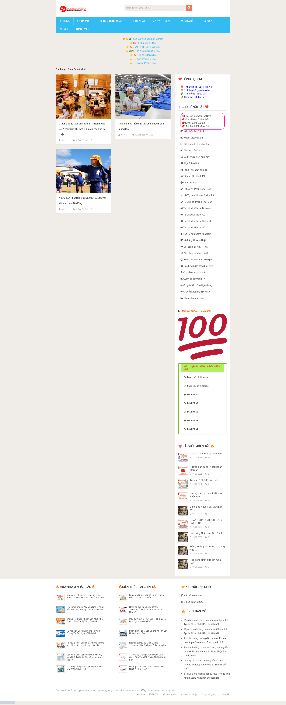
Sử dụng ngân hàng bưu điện (198, 266)
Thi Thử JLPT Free (146, 42)
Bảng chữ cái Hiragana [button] (197, 377)
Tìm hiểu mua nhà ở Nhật (147, 51)
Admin (64, 140)
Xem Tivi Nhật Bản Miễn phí (197, 259)
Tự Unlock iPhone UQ (194, 227)
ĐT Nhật (140, 21)
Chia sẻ (188, 21)
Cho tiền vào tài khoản (194, 272)
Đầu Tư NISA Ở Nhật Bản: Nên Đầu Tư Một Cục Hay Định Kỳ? (147, 620)
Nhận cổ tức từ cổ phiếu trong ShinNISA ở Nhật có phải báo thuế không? (145, 610)
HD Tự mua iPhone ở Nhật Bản (199, 195)
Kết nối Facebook (192, 595)
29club (187, 620)
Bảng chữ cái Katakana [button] (197, 386)
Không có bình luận (84, 140)
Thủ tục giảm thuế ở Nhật (198, 116)
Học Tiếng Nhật (192, 163)
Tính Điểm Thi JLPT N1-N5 (198, 86)
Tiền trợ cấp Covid (192, 150)
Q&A (209, 21)
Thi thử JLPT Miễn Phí (197, 126)
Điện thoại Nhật (189, 694)
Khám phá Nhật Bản (193, 298)
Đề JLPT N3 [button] (192, 412)
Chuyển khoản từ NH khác (196, 291)
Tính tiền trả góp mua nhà (197, 90)
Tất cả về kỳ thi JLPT (194, 176)
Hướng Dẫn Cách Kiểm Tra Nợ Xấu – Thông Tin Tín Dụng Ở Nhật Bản (84, 632)
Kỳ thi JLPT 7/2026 (195, 122)
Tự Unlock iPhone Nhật (144, 63)
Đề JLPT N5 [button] (192, 394)
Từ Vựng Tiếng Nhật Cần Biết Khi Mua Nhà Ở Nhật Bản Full (85, 668)
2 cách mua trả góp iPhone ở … (207, 453)
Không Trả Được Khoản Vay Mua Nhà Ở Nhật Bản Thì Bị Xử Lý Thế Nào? (85, 620)
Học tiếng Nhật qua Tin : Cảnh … (207, 533)
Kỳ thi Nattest (190, 182)
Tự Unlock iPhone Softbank (197, 221)
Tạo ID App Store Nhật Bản (196, 234)
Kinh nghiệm (171, 694)
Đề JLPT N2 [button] (192, 420)
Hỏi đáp (226, 694)
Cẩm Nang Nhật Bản (65, 690)
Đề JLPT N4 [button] (192, 403)
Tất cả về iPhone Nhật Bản (197, 189)
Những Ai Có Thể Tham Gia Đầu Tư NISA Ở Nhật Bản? (146, 668)
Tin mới (84, 21)
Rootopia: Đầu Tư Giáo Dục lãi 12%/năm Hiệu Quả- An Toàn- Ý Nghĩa (147, 644)
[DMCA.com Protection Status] (7, 703)
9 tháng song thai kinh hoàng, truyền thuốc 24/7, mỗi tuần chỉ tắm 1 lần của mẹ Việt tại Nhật (82, 129)
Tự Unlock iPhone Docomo (197, 208)
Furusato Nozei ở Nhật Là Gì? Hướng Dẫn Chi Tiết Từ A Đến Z (146, 596)
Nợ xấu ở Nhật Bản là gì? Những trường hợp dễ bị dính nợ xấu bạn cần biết (85, 644)
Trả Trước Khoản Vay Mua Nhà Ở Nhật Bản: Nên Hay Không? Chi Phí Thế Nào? (86, 608)
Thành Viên (82, 29)
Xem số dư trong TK (194, 278)
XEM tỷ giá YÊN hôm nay (197, 157)
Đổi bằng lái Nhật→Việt (195, 253)
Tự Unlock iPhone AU (194, 214)
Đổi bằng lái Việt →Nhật (195, 246)
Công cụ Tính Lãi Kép (195, 97)
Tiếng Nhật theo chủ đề (195, 169)
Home (66, 21)
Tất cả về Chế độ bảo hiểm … (206, 480)
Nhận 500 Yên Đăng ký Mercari (147, 38)
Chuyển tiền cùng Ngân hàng (197, 285)
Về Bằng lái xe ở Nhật (194, 240)
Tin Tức (155, 694)
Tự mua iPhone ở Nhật (144, 59)
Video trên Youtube (193, 602)
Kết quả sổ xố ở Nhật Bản (196, 144)
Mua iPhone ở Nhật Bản (196, 119)
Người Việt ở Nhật (192, 137)
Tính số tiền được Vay (195, 93)
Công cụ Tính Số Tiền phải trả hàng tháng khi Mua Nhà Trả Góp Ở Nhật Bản (86, 596)
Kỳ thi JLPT (163, 21)
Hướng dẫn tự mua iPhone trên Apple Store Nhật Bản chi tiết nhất (206, 651)
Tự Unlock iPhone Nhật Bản (197, 201)
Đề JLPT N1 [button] (192, 429)
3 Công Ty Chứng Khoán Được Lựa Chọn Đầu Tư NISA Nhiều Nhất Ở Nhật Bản (147, 657)
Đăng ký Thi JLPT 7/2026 (146, 47)
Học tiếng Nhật (112, 21)
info (65, 29)
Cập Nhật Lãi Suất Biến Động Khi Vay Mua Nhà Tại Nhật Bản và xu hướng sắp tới (84, 657)
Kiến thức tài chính (146, 55)
